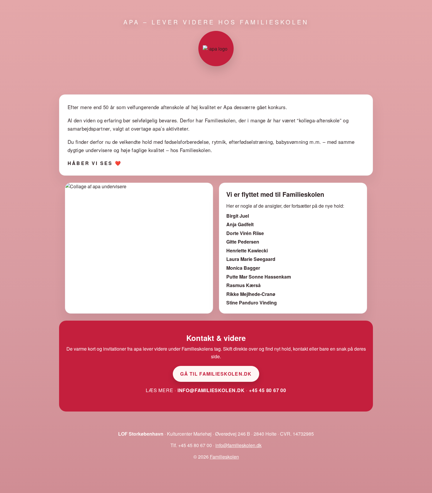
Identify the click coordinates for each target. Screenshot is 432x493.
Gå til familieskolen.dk (216, 373)
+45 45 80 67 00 (267, 390)
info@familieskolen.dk (211, 390)
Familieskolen (224, 456)
